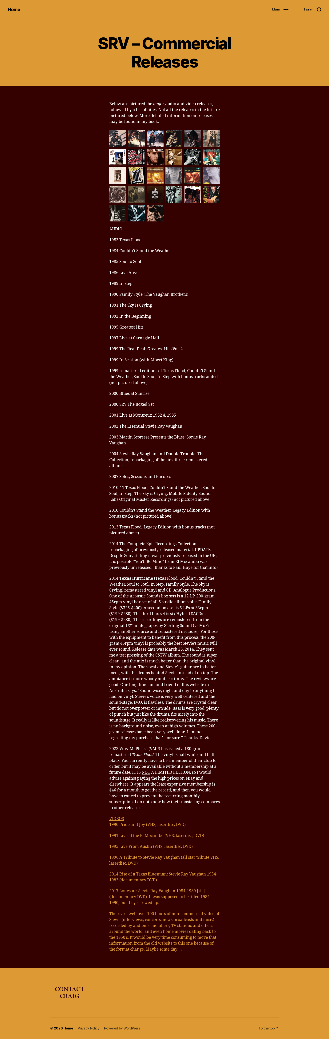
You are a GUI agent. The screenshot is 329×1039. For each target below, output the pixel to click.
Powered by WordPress (122, 1028)
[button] (117, 138)
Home (14, 9)
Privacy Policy (88, 1028)
